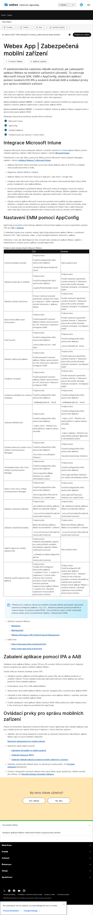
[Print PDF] (69, 35)
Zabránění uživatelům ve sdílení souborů (28, 750)
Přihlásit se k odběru (82, 35)
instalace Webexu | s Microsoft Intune (34, 160)
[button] (81, 5)
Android (20, 228)
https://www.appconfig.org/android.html (28, 644)
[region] (33, 908)
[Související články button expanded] (89, 825)
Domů (3, 15)
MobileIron (16, 626)
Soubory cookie (49, 894)
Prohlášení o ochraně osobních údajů (30, 894)
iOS (12, 228)
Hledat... (64, 5)
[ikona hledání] (60, 5)
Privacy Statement (11, 911)
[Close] (64, 904)
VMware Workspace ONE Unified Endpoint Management (35, 635)
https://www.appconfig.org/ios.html (26, 649)
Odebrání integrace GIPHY (22, 755)
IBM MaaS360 (17, 630)
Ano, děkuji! (34, 801)
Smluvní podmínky (9, 894)
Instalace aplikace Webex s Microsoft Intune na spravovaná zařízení (31, 832)
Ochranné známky (63, 894)
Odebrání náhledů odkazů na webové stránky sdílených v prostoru (39, 759)
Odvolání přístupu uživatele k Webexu (37, 774)
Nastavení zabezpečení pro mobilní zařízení (26, 741)
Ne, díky (58, 801)
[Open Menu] (89, 5)
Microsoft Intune (62, 153)
